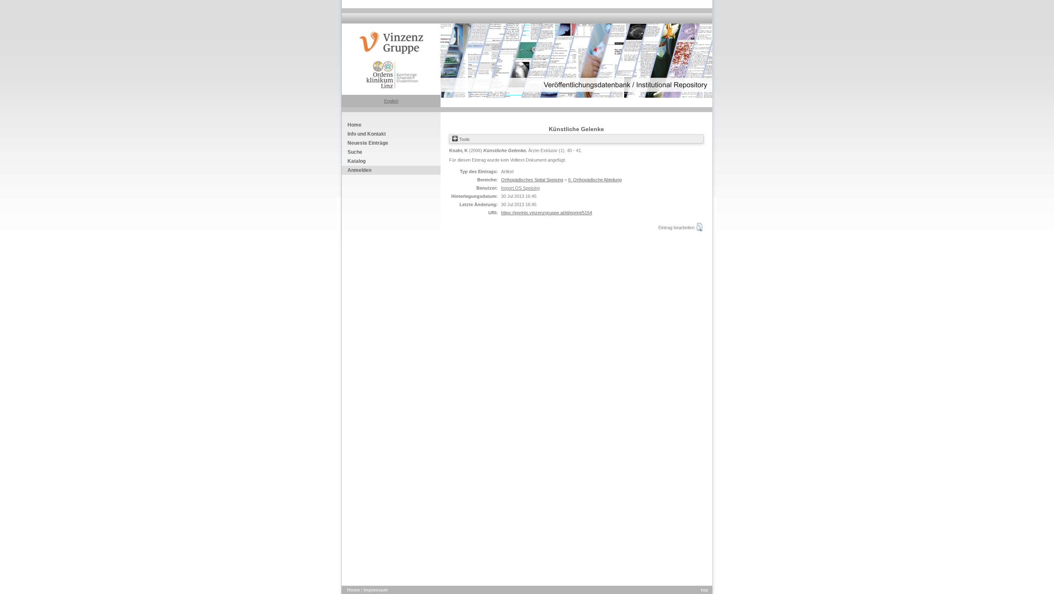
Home (354, 589)
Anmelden (359, 170)
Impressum (376, 589)
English (391, 101)
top (704, 589)
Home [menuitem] (354, 125)
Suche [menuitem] (354, 152)
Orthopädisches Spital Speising (532, 179)
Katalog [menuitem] (356, 161)
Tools (464, 139)
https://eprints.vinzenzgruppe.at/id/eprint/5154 (546, 212)
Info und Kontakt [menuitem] (366, 134)
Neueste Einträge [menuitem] (367, 143)
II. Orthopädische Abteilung (595, 179)
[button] (699, 227)
